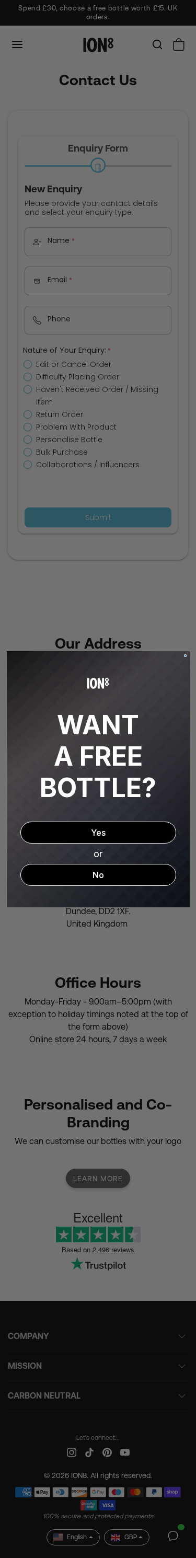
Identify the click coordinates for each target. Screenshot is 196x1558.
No (98, 875)
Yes (98, 832)
